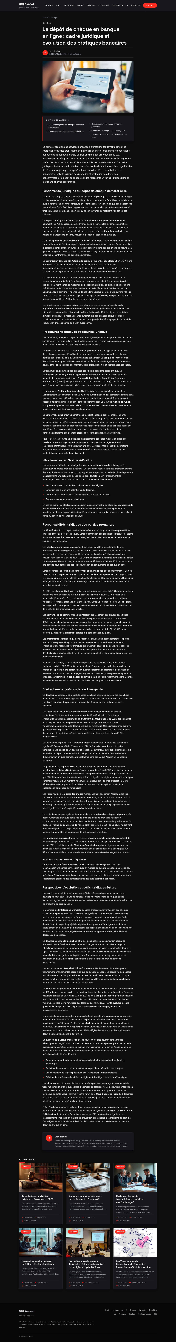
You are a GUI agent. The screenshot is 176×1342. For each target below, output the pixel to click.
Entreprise (103, 5)
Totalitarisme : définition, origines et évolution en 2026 (37, 1198)
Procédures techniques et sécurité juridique (66, 131)
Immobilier (117, 5)
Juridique (69, 5)
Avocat (80, 5)
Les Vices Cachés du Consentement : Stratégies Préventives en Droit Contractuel (133, 1264)
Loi (127, 5)
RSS (155, 1314)
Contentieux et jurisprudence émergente (108, 130)
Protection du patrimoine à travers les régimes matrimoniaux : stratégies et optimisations (87, 1264)
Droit (59, 5)
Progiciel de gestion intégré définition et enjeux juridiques (38, 1262)
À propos (135, 5)
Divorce (91, 5)
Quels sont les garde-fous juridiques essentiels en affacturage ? (130, 1199)
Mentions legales (144, 1314)
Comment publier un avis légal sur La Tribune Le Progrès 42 (85, 1198)
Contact (150, 5)
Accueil (49, 5)
